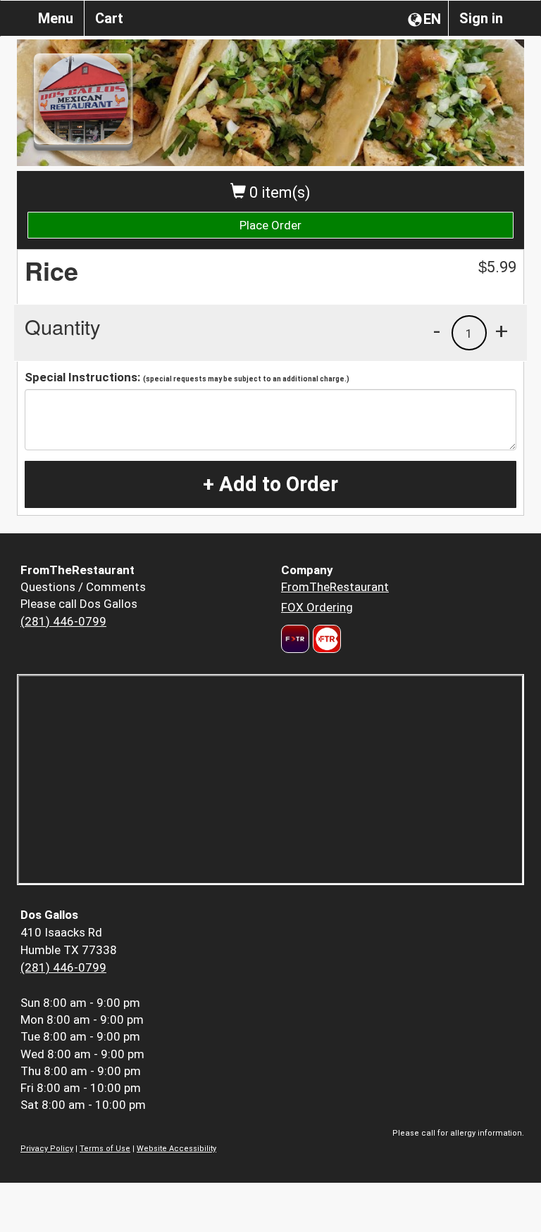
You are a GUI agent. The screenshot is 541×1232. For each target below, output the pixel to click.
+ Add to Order (270, 484)
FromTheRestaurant (335, 587)
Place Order (270, 225)
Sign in (481, 18)
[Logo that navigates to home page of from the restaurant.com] (295, 639)
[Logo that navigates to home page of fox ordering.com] (325, 639)
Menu (55, 18)
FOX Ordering (317, 607)
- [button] (436, 330)
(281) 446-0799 (63, 621)
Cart (109, 18)
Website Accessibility (176, 1148)
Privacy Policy (46, 1148)
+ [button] (501, 330)
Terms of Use (105, 1148)
